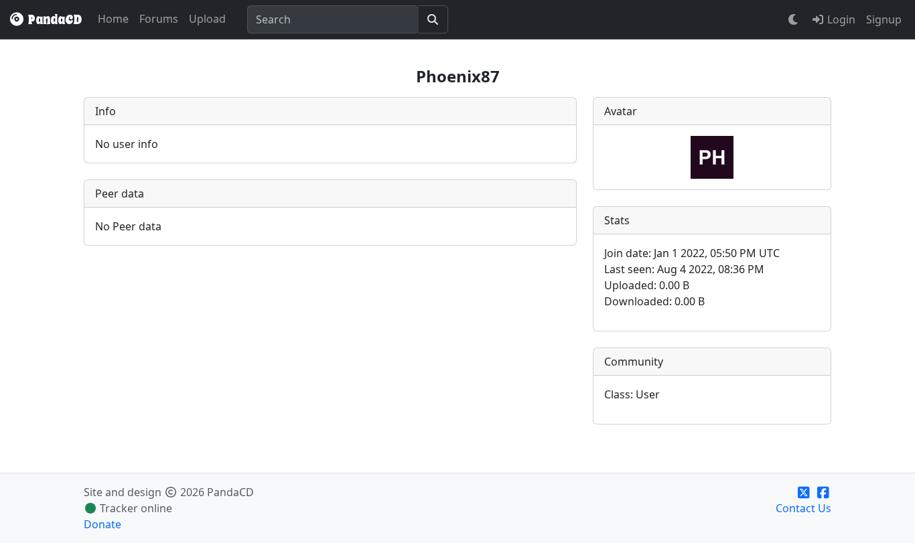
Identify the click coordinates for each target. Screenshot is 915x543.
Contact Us (803, 508)
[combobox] (333, 19)
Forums (158, 18)
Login (840, 19)
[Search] (433, 19)
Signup (884, 19)
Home (113, 18)
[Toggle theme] (794, 19)
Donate (102, 524)
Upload (207, 18)
